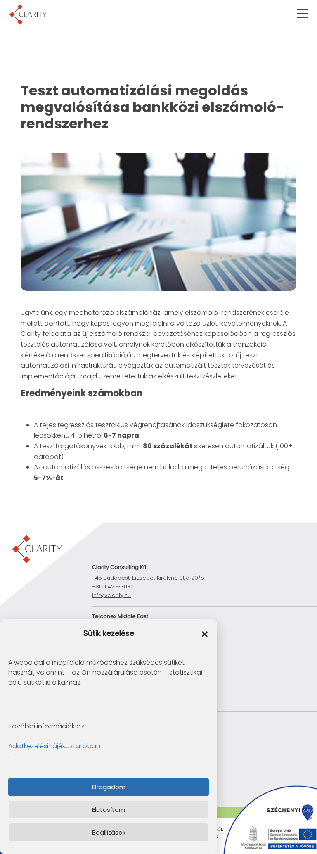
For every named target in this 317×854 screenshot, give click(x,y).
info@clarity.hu (111, 595)
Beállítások (108, 832)
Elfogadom (108, 787)
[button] (205, 634)
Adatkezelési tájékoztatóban (54, 746)
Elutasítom (108, 809)
